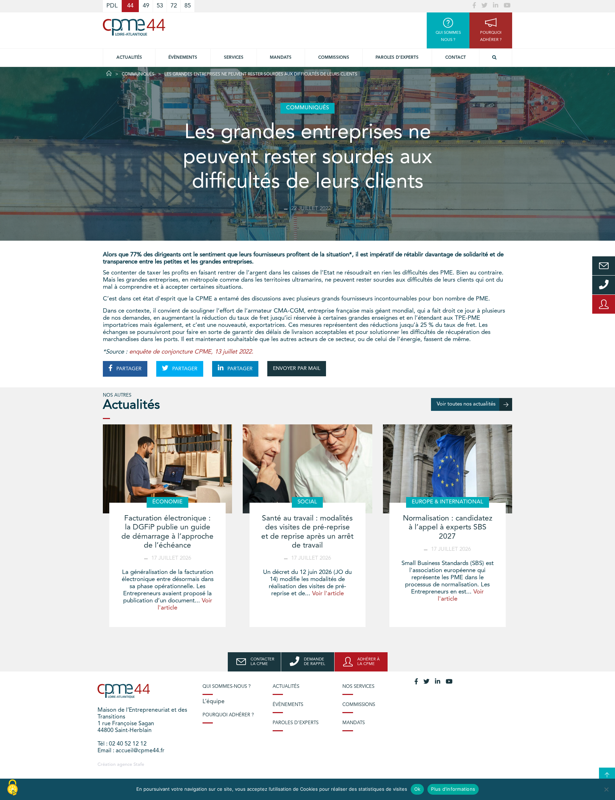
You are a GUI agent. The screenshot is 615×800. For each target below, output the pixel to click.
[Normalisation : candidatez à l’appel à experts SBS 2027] (447, 468)
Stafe (138, 764)
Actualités (129, 58)
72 (173, 6)
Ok (417, 789)
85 (187, 6)
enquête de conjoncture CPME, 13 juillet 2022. (191, 352)
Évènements (182, 58)
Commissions (333, 58)
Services (233, 58)
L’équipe (214, 702)
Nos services (358, 686)
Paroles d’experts (397, 58)
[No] (606, 789)
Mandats (280, 58)
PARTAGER (128, 368)
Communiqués (138, 74)
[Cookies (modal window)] (12, 788)
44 (130, 6)
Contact (455, 58)
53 (160, 6)
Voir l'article (328, 594)
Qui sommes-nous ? (227, 686)
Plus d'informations (453, 789)
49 (146, 6)
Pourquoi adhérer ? (228, 715)
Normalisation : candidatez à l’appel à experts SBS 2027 (447, 527)
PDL (112, 6)
